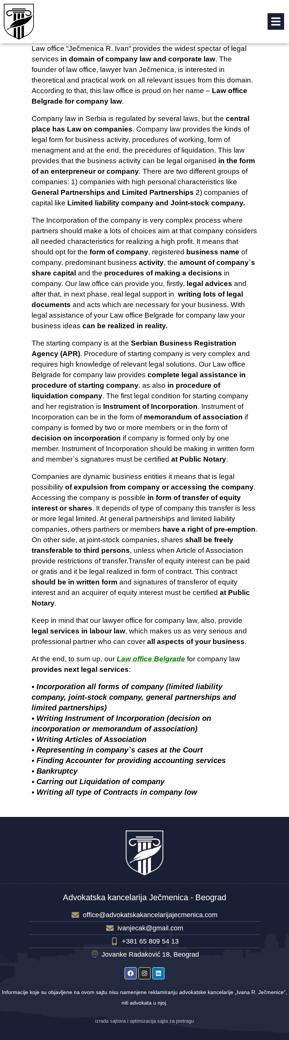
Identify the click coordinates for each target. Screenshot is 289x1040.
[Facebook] (131, 973)
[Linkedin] (158, 973)
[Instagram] (144, 973)
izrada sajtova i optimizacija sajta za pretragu (144, 1021)
